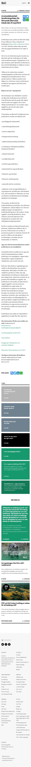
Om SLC (18, 699)
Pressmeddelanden (6, 621)
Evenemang (19, 659)
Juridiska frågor (20, 686)
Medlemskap (19, 677)
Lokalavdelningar (20, 727)
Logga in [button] (24, 3)
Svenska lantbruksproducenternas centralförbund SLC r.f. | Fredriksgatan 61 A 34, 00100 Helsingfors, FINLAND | (8, 660)
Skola (2, 706)
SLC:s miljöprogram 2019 (22, 716)
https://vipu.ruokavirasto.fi (18, 44)
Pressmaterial (5, 716)
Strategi (18, 711)
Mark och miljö (5, 691)
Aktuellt (18, 652)
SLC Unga (18, 691)
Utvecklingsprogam (21, 713)
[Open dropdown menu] (29, 3)
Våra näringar (5, 674)
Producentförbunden (21, 725)
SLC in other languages (22, 737)
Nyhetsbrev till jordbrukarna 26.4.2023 (13, 350)
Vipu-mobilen (5, 338)
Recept (18, 669)
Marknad (3, 709)
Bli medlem (19, 732)
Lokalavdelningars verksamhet (6, 721)
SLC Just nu (19, 689)
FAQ (2, 725)
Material (3, 699)
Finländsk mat (5, 689)
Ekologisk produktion (6, 684)
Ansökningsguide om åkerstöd (10, 333)
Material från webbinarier (8, 711)
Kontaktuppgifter (5, 744)
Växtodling (4, 677)
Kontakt (3, 652)
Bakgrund (18, 709)
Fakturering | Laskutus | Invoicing (7, 747)
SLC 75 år (18, 704)
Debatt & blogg (20, 664)
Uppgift (18, 706)
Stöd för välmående (21, 684)
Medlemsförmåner (21, 679)
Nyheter (3, 10)
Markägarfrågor (20, 682)
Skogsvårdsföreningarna (22, 730)
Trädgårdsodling (5, 682)
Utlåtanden (6, 539)
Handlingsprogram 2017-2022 (23, 719)
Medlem (18, 674)
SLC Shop (3, 701)
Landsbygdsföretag (6, 694)
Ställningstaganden (21, 722)
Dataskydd (4, 718)
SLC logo (3, 704)
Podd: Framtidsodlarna (22, 662)
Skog (2, 686)
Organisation (19, 701)
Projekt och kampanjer (7, 713)
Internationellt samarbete (23, 734)
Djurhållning (4, 679)
